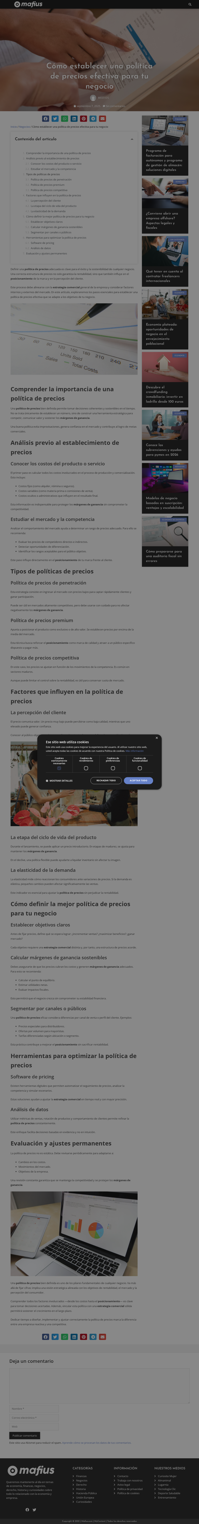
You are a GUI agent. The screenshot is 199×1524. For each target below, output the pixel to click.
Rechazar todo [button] (106, 780)
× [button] (156, 738)
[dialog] (99, 761)
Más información (135, 751)
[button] (59, 780)
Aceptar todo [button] (138, 780)
